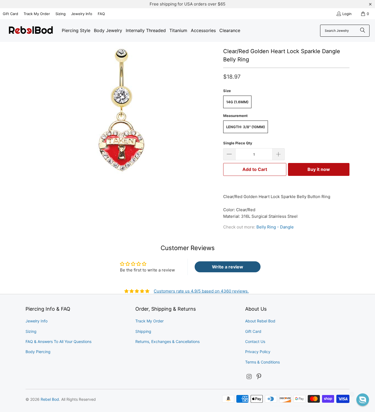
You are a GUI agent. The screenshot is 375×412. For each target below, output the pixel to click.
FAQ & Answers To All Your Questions (58, 341)
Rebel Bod (50, 399)
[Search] (363, 31)
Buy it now (318, 169)
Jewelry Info (81, 14)
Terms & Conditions (262, 362)
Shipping (143, 331)
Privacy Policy (257, 351)
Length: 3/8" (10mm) (245, 127)
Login (347, 14)
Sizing (60, 14)
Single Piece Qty (237, 143)
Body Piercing (38, 351)
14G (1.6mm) (237, 102)
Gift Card (10, 14)
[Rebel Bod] (30, 30)
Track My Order (37, 14)
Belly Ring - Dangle (275, 227)
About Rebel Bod (260, 321)
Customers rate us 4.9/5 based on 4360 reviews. (201, 291)
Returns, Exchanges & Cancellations (167, 341)
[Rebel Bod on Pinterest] (259, 376)
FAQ (101, 14)
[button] (362, 399)
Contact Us (255, 341)
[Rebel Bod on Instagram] (249, 376)
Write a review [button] (227, 267)
